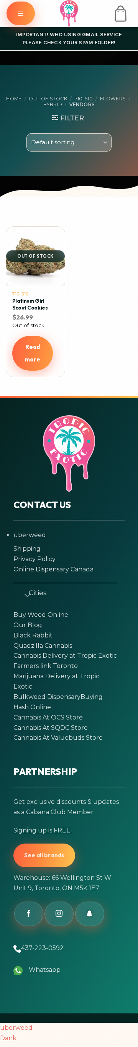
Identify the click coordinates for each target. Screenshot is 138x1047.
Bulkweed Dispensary (46, 696)
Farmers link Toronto (45, 665)
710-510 (84, 99)
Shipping (27, 548)
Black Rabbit (33, 635)
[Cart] (120, 13)
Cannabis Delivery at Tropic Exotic (65, 655)
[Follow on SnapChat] (89, 914)
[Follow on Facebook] (28, 914)
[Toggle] (24, 594)
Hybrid (52, 104)
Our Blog (27, 625)
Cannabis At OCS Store (48, 717)
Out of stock (48, 99)
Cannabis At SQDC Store (50, 727)
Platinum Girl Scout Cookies (30, 304)
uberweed (29, 535)
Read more (32, 353)
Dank (8, 1038)
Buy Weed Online (40, 614)
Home (14, 99)
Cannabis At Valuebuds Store (58, 737)
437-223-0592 (42, 948)
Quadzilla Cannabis (42, 645)
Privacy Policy (34, 559)
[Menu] (21, 13)
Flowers (113, 99)
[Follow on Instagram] (59, 914)
